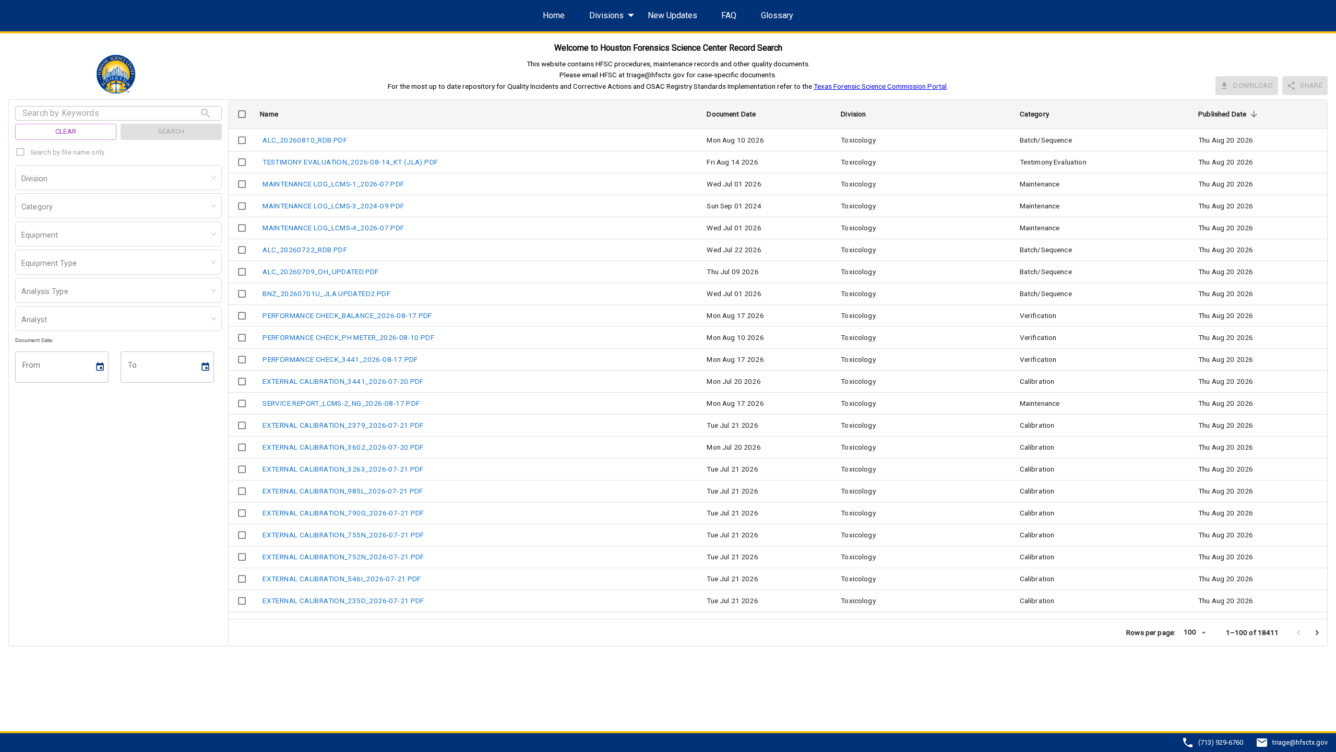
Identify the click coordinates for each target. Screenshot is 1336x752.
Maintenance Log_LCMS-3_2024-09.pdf (333, 206)
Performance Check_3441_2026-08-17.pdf (340, 359)
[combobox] (22, 180)
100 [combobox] (1190, 632)
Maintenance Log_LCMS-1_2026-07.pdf (333, 184)
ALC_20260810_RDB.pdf (305, 140)
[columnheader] (242, 114)
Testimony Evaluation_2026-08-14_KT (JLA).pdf (350, 162)
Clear (66, 131)
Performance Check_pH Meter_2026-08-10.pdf (348, 337)
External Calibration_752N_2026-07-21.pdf (343, 557)
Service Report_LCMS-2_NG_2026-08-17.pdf (341, 403)
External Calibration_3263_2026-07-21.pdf (343, 469)
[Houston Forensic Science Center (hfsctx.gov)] (118, 74)
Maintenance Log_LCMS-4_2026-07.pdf (333, 228)
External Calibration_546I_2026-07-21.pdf (342, 578)
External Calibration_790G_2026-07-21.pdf (343, 513)
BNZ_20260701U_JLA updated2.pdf (326, 293)
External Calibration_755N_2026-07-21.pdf (343, 535)
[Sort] (1253, 114)
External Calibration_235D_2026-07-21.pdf (343, 600)
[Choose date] (100, 367)
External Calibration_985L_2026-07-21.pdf (343, 491)
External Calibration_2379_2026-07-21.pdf (343, 425)
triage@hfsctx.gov (1300, 742)
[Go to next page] (1317, 633)
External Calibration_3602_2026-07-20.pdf (343, 447)
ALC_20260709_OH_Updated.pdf (321, 271)
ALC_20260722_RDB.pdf (305, 249)
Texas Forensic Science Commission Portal (880, 86)
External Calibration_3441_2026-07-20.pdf (343, 381)
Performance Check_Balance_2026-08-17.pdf (347, 315)
